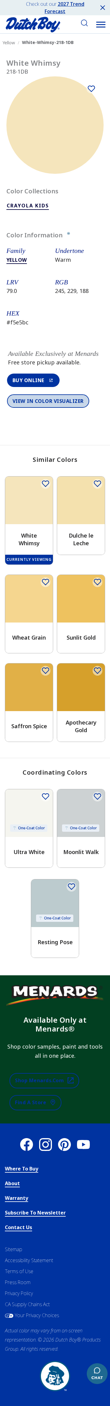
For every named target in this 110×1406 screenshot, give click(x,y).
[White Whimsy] (91, 88)
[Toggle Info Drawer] (68, 235)
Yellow (16, 260)
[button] (100, 24)
